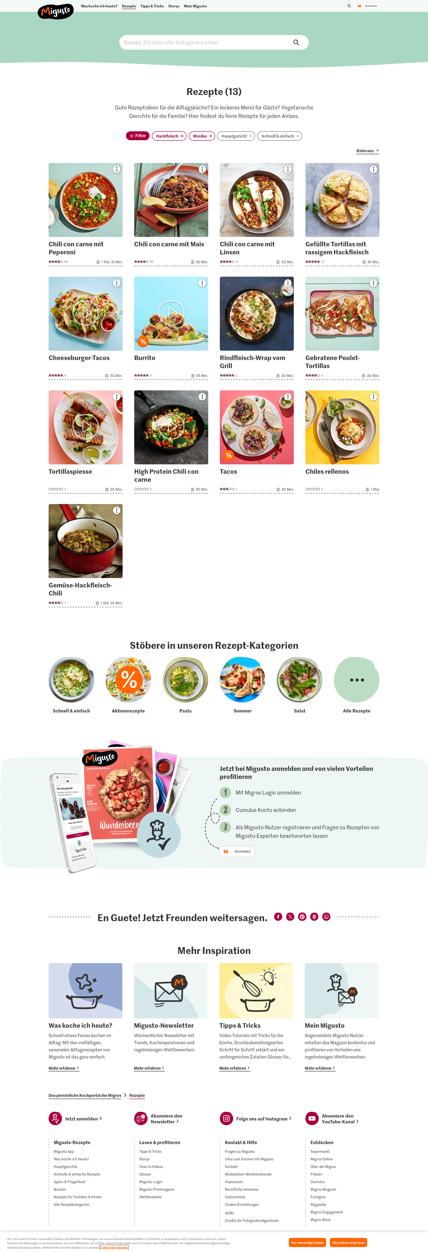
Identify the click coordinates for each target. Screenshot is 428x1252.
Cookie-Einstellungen (242, 1204)
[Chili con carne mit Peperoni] (86, 216)
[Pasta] (185, 685)
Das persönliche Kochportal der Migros (85, 1095)
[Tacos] (257, 443)
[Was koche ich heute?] (85, 1017)
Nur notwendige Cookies (307, 1242)
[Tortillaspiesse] (86, 443)
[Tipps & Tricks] (256, 1017)
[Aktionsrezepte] (128, 685)
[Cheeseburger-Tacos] (86, 330)
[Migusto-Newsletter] (171, 1017)
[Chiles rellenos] (342, 443)
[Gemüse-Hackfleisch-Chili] (86, 557)
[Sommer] (242, 685)
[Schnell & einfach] (71, 685)
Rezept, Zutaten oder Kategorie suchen (214, 42)
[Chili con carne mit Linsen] (257, 216)
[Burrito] (171, 330)
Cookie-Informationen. (114, 1247)
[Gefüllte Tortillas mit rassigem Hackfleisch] (342, 216)
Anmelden (371, 6)
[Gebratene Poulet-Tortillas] (342, 330)
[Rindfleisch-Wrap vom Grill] (257, 330)
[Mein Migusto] (342, 1017)
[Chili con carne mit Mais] (171, 216)
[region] (214, 1242)
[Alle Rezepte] (356, 685)
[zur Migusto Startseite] (56, 8)
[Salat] (299, 685)
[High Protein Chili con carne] (171, 443)
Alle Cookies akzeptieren (348, 1242)
